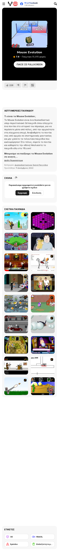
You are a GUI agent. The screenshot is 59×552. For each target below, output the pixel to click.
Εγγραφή (22, 193)
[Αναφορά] (25, 85)
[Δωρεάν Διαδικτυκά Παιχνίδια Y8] (13, 4)
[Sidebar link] (4, 4)
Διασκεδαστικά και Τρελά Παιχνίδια (31, 165)
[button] (13, 160)
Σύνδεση (36, 193)
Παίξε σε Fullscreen (30, 64)
